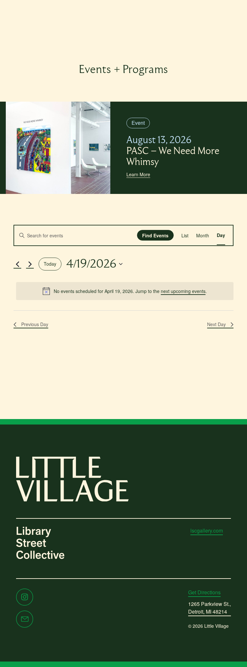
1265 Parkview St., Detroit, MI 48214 (209, 607)
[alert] (124, 291)
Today (50, 263)
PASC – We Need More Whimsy (172, 151)
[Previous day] (17, 264)
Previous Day (34, 324)
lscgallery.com (206, 530)
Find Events (155, 235)
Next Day (216, 324)
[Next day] (30, 264)
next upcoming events (183, 291)
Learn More (138, 174)
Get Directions (204, 592)
